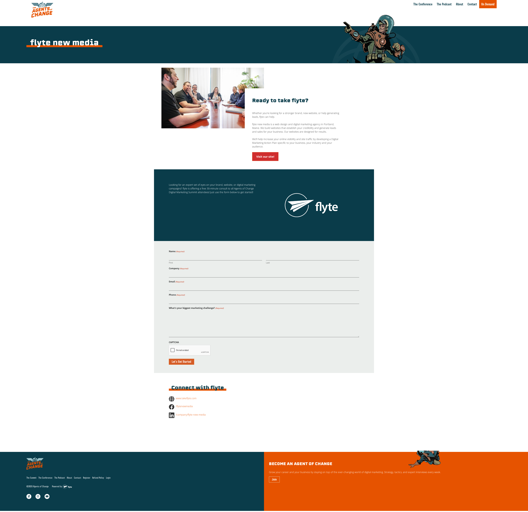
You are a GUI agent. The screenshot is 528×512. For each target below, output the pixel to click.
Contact (472, 4)
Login (108, 477)
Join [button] (274, 479)
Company (178, 268)
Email (176, 281)
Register (86, 477)
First (171, 262)
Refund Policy (98, 477)
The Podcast (444, 4)
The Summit (31, 477)
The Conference (422, 4)
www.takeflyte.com (186, 398)
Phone (177, 294)
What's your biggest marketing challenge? (196, 308)
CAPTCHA (174, 342)
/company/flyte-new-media (191, 414)
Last (268, 262)
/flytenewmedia (184, 406)
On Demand (487, 4)
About (459, 4)
